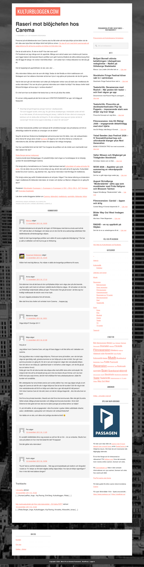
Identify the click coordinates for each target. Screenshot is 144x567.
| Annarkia (19, 490)
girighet (44, 139)
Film (97, 313)
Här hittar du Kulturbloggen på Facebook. (107, 244)
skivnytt (123, 370)
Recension (97, 282)
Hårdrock (96, 353)
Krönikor (32, 201)
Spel (98, 300)
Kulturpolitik (41, 201)
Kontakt (18, 540)
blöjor (85, 196)
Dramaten (104, 345)
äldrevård (54, 196)
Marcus (29, 220)
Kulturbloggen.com (38, 11)
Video (95, 381)
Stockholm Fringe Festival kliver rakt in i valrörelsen (109, 76)
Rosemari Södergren (34, 255)
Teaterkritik (100, 303)
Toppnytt (96, 330)
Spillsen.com (108, 459)
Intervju (95, 260)
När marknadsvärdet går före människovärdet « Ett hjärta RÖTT (39, 504)
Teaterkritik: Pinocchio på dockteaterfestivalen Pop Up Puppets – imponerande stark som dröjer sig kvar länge (110, 108)
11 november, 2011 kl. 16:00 (36, 223)
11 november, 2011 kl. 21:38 (36, 340)
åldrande (78, 196)
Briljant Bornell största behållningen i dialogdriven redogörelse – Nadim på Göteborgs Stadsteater (107, 62)
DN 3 (75, 188)
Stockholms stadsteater (121, 374)
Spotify (102, 374)
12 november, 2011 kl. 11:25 (36, 432)
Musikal (99, 315)
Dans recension (101, 287)
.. (93, 256)
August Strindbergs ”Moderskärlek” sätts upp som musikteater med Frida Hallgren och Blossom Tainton (109, 185)
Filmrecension (101, 290)
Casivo (95, 486)
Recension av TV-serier (104, 295)
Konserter (109, 353)
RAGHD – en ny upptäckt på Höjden (107, 225)
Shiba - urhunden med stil (102, 396)
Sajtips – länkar (21, 549)
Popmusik (114, 361)
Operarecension (102, 292)
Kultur (119, 353)
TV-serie (124, 378)
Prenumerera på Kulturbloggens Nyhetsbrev (108, 38)
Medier (105, 358)
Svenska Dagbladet (26, 191)
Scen (95, 307)
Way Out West (104, 381)
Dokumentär (96, 346)
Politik (106, 361)
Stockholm (109, 374)
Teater (98, 320)
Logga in (92, 561)
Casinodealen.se (101, 467)
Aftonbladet (27, 188)
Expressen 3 (58, 188)
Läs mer (123, 69)
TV (97, 323)
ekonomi (112, 346)
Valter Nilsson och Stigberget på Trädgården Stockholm (109, 156)
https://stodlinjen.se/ (118, 494)
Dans (98, 310)
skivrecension (96, 374)
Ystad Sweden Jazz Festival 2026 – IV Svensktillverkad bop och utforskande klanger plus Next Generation (110, 139)
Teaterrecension (115, 378)
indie (103, 353)
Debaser (118, 343)
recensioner (110, 366)
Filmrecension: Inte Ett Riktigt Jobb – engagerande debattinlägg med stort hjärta (110, 123)
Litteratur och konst (99, 272)
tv (120, 378)
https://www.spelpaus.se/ (101, 494)
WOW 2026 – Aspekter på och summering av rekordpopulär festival (108, 169)
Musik (95, 277)
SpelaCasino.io (121, 446)
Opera (98, 318)
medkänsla (63, 196)
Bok (94, 342)
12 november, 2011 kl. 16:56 (36, 461)
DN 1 (65, 188)
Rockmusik (121, 366)
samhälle (71, 196)
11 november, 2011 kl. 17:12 (36, 279)
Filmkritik (118, 345)
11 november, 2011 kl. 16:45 (36, 257)
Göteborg (114, 350)
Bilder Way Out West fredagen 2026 (108, 213)
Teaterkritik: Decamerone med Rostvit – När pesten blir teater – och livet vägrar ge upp (109, 90)
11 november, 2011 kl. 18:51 (36, 318)
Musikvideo (96, 362)
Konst (115, 353)
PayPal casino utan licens (102, 478)
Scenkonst (113, 370)
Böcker (109, 343)
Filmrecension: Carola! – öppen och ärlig (109, 202)
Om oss (18, 544)
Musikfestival (121, 358)
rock (116, 366)
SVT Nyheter (83, 188)
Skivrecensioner (102, 297)
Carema (47, 196)
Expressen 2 (47, 188)
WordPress (85, 561)
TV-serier (99, 325)
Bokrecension (101, 285)
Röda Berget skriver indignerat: (27, 155)
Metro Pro (64, 561)
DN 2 (70, 188)
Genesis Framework (75, 561)
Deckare (123, 343)
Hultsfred (120, 350)
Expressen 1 (37, 188)
